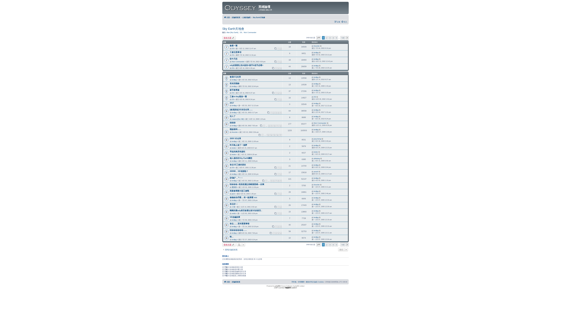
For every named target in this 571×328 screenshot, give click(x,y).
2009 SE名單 (235, 138)
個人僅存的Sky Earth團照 (241, 158)
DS (241, 32)
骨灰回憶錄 (234, 83)
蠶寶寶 (234, 187)
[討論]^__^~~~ (236, 178)
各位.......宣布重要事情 (239, 223)
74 (271, 135)
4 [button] (333, 37)
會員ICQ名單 (235, 77)
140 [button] (342, 37)
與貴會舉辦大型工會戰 (239, 191)
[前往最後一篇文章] (321, 46)
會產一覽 (233, 45)
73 (268, 135)
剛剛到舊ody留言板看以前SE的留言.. (246, 210)
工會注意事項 (235, 52)
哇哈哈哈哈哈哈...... (238, 230)
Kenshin (317, 46)
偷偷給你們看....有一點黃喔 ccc (243, 197)
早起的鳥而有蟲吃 (237, 151)
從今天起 (233, 59)
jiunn (233, 194)
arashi (316, 171)
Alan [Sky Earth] (232, 32)
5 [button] (336, 37)
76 (277, 135)
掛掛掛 (233, 123)
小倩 (233, 207)
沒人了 (233, 116)
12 (280, 126)
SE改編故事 (235, 217)
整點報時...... (235, 129)
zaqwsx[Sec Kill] (238, 119)
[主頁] (240, 7)
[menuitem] (344, 22)
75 (274, 135)
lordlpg (316, 52)
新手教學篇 (234, 90)
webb (234, 213)
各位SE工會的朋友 (238, 165)
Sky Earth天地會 (233, 28)
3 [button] (329, 37)
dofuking (317, 158)
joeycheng (317, 139)
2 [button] (326, 37)
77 (280, 135)
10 (274, 126)
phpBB (277, 286)
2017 (232, 103)
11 (277, 126)
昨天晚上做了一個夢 (238, 145)
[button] (318, 38)
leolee (234, 148)
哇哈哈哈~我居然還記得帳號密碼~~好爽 (247, 184)
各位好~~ (234, 204)
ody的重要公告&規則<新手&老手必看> (246, 65)
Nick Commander (250, 32)
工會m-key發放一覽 (238, 96)
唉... (231, 237)
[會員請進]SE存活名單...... (241, 109)
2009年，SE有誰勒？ (239, 171)
